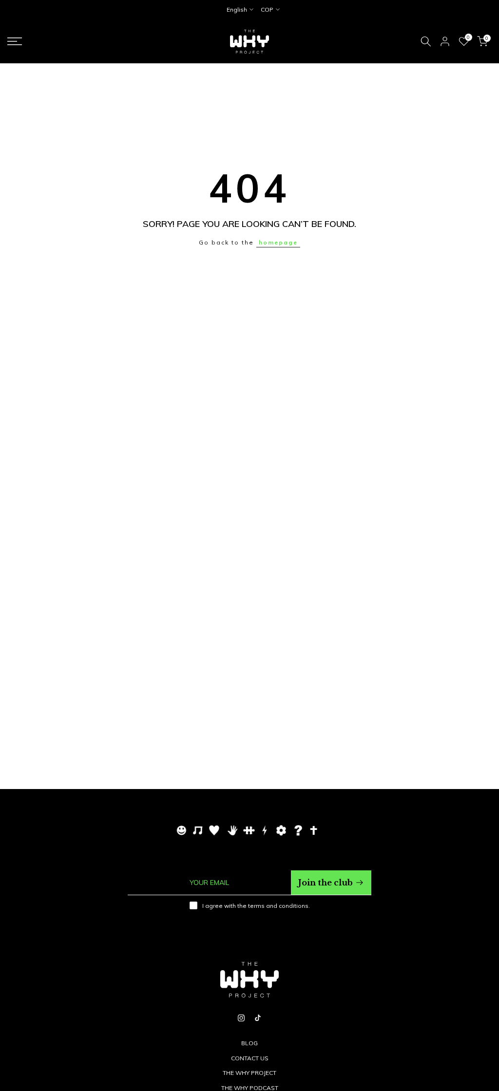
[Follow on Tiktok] (257, 1018)
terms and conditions (278, 905)
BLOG (249, 1043)
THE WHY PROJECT (249, 1072)
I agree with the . (256, 905)
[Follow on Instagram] (241, 1018)
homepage (278, 242)
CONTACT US (250, 1058)
